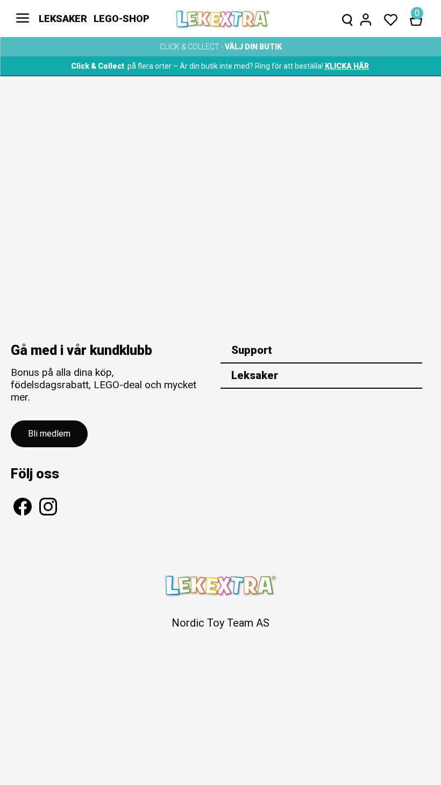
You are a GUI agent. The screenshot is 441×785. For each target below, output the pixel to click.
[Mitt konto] (366, 19)
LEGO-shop (122, 18)
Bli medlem (49, 433)
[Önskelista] (391, 19)
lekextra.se (223, 19)
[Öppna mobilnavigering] (22, 18)
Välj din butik (253, 46)
